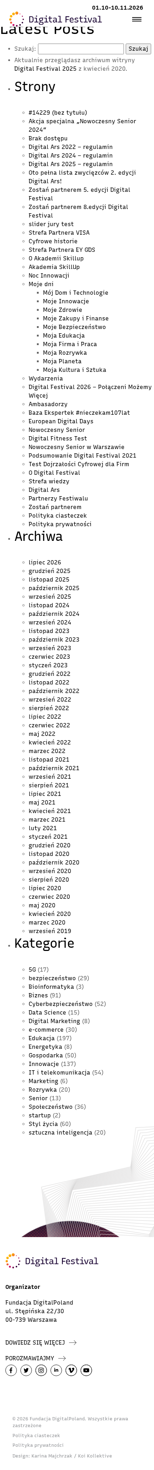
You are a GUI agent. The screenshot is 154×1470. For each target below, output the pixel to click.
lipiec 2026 (45, 562)
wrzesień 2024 (50, 622)
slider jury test (51, 224)
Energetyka (45, 1046)
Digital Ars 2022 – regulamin (71, 147)
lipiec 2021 (45, 794)
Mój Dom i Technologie (76, 292)
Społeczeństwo (51, 1106)
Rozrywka (43, 1089)
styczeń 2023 (48, 665)
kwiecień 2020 (50, 914)
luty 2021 (43, 828)
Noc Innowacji (49, 275)
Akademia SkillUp (54, 267)
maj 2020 (42, 905)
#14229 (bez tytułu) (58, 112)
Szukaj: (25, 48)
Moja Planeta (62, 361)
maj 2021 (42, 802)
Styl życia (43, 1124)
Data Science (47, 1012)
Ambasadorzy (48, 404)
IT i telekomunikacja (59, 1072)
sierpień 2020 (49, 879)
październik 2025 (54, 588)
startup (40, 1115)
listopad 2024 (49, 605)
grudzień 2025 (50, 571)
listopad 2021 (49, 759)
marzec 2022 (47, 751)
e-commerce (46, 1029)
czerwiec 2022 (49, 725)
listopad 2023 (49, 631)
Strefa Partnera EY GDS (62, 249)
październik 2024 (54, 614)
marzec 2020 (47, 922)
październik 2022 (54, 691)
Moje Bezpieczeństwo (74, 327)
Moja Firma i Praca (70, 344)
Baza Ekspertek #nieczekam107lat (79, 412)
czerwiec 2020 (49, 896)
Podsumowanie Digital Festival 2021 (82, 455)
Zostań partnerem (55, 507)
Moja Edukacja (64, 335)
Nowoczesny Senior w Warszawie (77, 447)
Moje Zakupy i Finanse (76, 318)
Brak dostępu (48, 138)
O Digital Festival (54, 472)
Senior (38, 1098)
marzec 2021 (47, 819)
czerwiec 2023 (49, 656)
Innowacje (44, 1064)
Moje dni (41, 284)
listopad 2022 (49, 682)
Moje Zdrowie (62, 310)
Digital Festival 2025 (45, 68)
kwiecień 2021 (50, 811)
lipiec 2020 (45, 888)
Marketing (43, 1081)
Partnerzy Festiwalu (58, 498)
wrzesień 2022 (50, 699)
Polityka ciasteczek (58, 515)
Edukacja (42, 1038)
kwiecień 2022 (50, 742)
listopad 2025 (49, 579)
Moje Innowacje (66, 301)
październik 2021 (54, 768)
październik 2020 (54, 862)
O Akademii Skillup (56, 258)
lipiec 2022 (45, 716)
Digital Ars (44, 490)
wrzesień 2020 (50, 871)
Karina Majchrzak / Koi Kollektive (72, 1456)
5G (32, 969)
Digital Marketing (54, 1021)
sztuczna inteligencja (60, 1132)
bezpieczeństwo (52, 978)
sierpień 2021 (49, 785)
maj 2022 (42, 734)
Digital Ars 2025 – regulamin (71, 164)
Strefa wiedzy (49, 481)
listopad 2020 (49, 854)
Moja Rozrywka (65, 352)
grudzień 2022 (50, 674)
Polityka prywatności (60, 524)
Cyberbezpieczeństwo (61, 1004)
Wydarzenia (46, 378)
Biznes (38, 995)
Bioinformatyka (51, 986)
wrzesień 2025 (50, 596)
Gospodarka (46, 1055)
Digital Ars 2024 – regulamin (71, 155)
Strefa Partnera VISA (59, 232)
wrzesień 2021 (50, 776)
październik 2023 (54, 639)
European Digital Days (61, 421)
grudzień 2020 (50, 845)
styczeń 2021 (48, 836)
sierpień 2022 (49, 708)
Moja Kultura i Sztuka (74, 370)
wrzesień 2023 (50, 648)
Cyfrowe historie (53, 241)
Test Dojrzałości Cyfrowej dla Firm (79, 464)
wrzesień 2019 (50, 931)
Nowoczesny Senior (57, 430)
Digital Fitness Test (58, 438)
